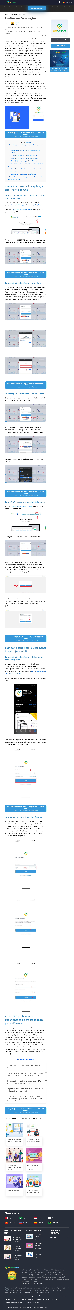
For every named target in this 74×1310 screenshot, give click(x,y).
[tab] (25, 1066)
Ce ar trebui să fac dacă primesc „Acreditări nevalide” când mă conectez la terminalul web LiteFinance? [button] (25, 1074)
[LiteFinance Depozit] (14, 1181)
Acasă (7, 14)
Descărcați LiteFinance (32, 1302)
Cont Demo (54, 1299)
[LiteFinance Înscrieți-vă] (29, 1236)
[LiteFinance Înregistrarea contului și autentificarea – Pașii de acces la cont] (14, 1130)
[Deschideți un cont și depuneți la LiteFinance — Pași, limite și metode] (34, 1181)
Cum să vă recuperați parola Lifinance (23, 174)
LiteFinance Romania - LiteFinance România (18, 1307)
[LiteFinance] (59, 35)
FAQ (47, 1299)
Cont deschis (60, 45)
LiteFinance (9, 1296)
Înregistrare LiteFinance (37, 8)
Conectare (48, 1296)
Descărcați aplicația (27, 1299)
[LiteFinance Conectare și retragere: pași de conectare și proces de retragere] (7, 1238)
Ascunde (28, 142)
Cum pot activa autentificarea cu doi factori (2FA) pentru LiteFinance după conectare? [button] (24, 1082)
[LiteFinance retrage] (34, 1155)
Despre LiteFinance (21, 1296)
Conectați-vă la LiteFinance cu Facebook (24, 158)
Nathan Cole (16, 23)
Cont (63, 1296)
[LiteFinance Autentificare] (7, 1247)
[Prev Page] (6, 1200)
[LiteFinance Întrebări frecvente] (29, 1254)
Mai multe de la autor (31, 1118)
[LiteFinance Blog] (12, 1269)
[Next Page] (10, 1200)
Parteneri (8, 1299)
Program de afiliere (36, 1296)
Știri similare (12, 1118)
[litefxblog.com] (10, 2)
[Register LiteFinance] (59, 58)
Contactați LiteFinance (40, 1307)
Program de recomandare (14, 1302)
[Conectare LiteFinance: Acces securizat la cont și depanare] (34, 1130)
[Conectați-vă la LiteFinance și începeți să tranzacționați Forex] (14, 1155)
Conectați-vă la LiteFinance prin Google (24, 155)
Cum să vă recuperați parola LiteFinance (24, 161)
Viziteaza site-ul (60, 40)
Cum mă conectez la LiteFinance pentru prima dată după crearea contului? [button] (25, 1067)
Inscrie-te (57, 1296)
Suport (16, 1299)
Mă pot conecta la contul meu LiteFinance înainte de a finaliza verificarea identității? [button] (26, 1090)
